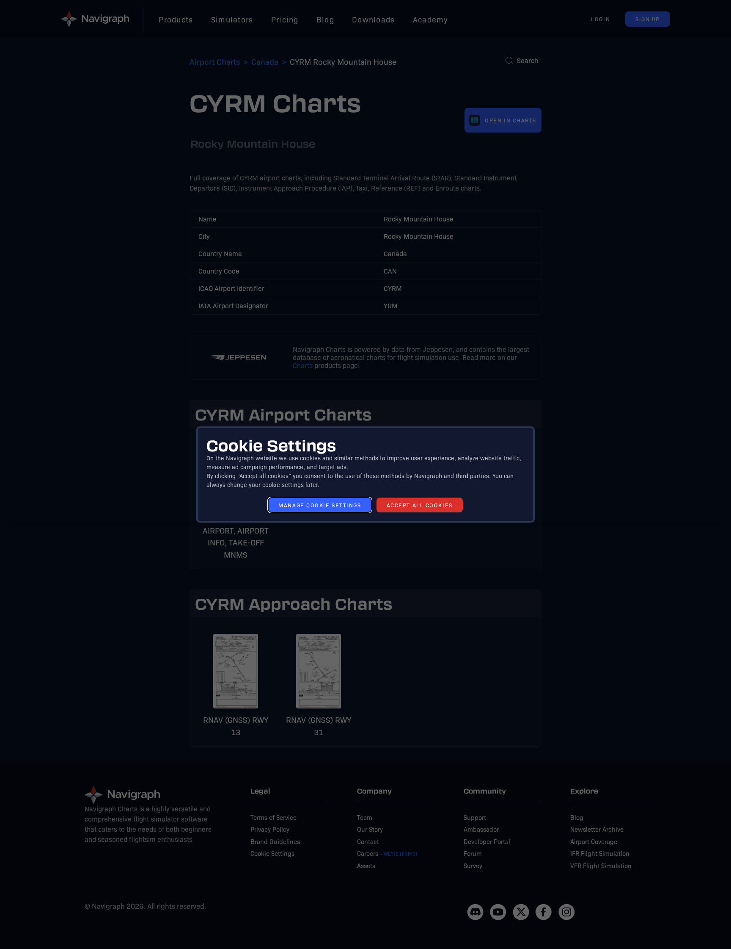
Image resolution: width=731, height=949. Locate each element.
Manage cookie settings (319, 505)
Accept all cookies (420, 505)
